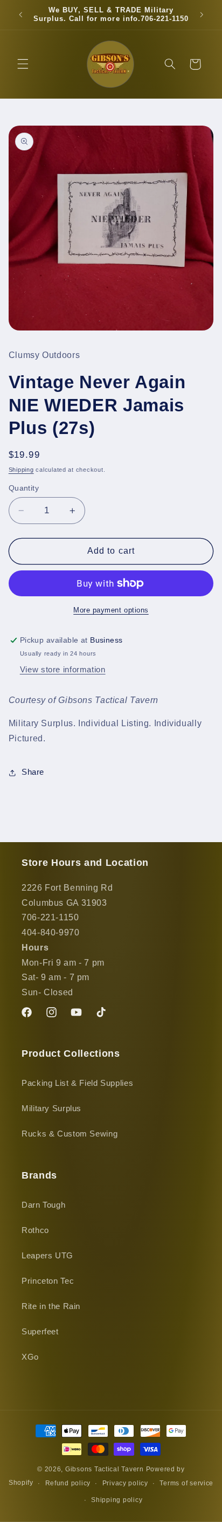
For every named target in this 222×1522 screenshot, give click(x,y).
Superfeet (40, 1331)
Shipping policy (116, 1500)
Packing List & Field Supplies (77, 1083)
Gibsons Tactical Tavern (104, 1469)
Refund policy (68, 1483)
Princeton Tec (48, 1281)
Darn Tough (43, 1205)
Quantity (24, 488)
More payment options (111, 610)
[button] (22, 64)
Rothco (35, 1230)
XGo (30, 1357)
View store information (63, 669)
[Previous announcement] (20, 14)
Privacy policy (125, 1483)
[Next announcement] (201, 14)
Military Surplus (51, 1108)
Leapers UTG (47, 1255)
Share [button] (33, 772)
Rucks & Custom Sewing (69, 1134)
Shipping (21, 469)
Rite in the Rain (51, 1306)
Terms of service (186, 1483)
